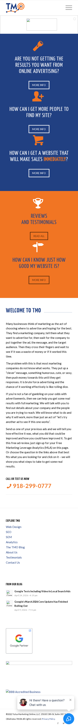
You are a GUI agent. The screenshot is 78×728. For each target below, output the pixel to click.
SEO (8, 532)
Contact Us (13, 562)
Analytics (12, 542)
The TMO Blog (15, 547)
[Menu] (67, 7)
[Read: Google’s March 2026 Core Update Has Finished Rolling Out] (9, 603)
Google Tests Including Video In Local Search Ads (42, 591)
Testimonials (14, 557)
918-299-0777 (31, 486)
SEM (9, 537)
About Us (11, 552)
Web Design (13, 527)
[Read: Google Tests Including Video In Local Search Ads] (9, 593)
